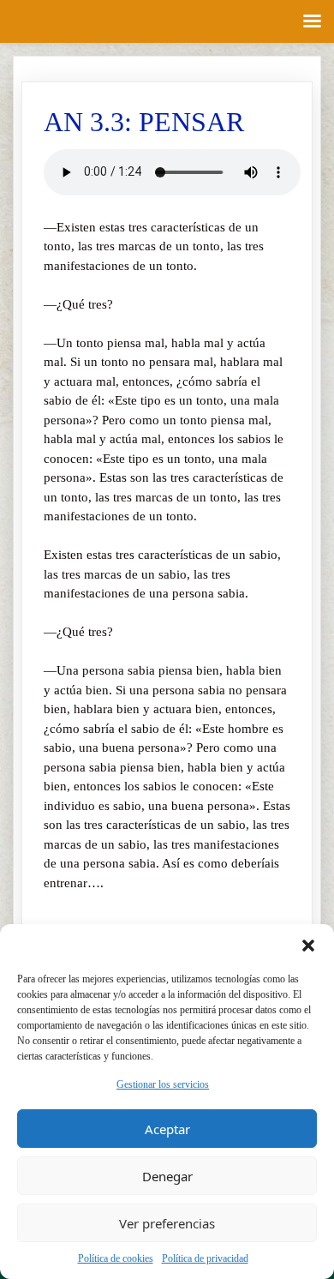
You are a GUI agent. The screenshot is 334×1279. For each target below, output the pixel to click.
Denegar (167, 1176)
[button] (308, 945)
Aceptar (167, 1129)
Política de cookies (115, 1258)
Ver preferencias (167, 1223)
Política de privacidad (205, 1258)
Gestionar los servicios (162, 1084)
